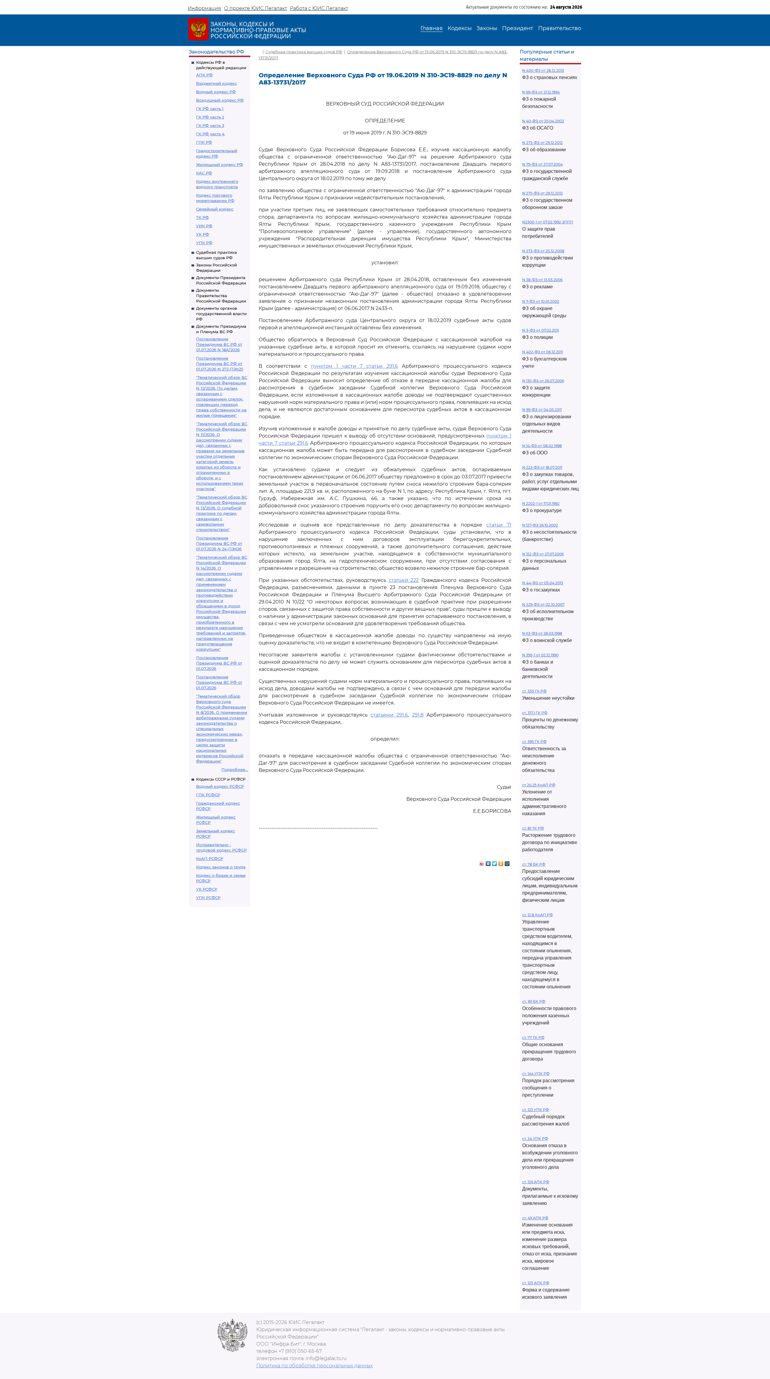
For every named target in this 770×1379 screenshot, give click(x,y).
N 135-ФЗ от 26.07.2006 (543, 381)
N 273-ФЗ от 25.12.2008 (543, 251)
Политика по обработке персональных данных (314, 1365)
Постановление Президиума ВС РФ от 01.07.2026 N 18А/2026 (219, 344)
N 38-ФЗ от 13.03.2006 (542, 280)
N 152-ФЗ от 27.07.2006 (543, 554)
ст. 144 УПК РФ (536, 1073)
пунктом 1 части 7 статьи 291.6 (354, 366)
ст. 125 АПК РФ (535, 1283)
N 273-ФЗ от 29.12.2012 (542, 142)
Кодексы (460, 28)
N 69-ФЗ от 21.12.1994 (541, 92)
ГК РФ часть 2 (210, 117)
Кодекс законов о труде (220, 867)
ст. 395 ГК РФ (534, 741)
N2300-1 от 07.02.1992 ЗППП (547, 222)
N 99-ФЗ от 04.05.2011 (542, 409)
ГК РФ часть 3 (210, 125)
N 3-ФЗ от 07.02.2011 (540, 330)
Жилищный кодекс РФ (219, 164)
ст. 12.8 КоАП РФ (537, 915)
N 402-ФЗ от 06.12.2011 (542, 352)
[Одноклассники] (501, 862)
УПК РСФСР (208, 897)
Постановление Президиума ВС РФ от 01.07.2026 (219, 663)
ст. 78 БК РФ (533, 864)
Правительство (559, 28)
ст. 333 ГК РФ (534, 691)
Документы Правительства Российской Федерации (221, 295)
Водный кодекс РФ (216, 91)
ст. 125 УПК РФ (535, 1109)
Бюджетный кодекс (216, 83)
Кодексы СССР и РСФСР (220, 779)
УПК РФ (204, 242)
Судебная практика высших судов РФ (304, 51)
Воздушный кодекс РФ (220, 100)
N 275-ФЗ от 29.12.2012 (542, 193)
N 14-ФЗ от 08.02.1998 (542, 446)
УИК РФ (204, 225)
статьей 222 (404, 580)
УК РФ (202, 234)
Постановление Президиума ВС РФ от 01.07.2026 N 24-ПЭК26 (219, 543)
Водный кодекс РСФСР (220, 786)
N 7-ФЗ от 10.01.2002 (540, 301)
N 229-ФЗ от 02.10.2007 (543, 604)
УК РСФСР (206, 889)
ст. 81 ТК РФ (533, 828)
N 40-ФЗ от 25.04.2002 (543, 121)
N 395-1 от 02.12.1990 (540, 655)
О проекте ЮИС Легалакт (255, 8)
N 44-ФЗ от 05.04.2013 (542, 583)
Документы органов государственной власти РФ (221, 313)
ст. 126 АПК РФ (535, 1182)
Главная (431, 28)
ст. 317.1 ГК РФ (534, 713)
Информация (204, 8)
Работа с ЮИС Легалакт (319, 8)
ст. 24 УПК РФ (535, 1138)
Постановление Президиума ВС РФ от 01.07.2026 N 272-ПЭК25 (219, 363)
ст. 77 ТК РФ (533, 1037)
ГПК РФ (204, 142)
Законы (486, 28)
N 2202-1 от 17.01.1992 (540, 503)
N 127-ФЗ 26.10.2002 (540, 525)
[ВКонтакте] (488, 862)
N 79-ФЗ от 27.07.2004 (542, 164)
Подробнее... (234, 769)
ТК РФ (202, 217)
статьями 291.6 (389, 715)
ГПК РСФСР (208, 794)
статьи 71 (498, 525)
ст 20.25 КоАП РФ (538, 785)
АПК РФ (204, 74)
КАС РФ (204, 172)
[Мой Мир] (507, 862)
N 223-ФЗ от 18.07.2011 (542, 467)
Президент (517, 28)
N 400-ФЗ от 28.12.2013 (543, 70)
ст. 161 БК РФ (533, 1001)
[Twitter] (494, 862)
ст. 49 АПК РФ (535, 1218)
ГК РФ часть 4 (210, 133)
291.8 (418, 715)
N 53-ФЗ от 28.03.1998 (542, 633)
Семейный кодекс (214, 209)
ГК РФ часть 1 (209, 108)
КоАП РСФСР (209, 858)
